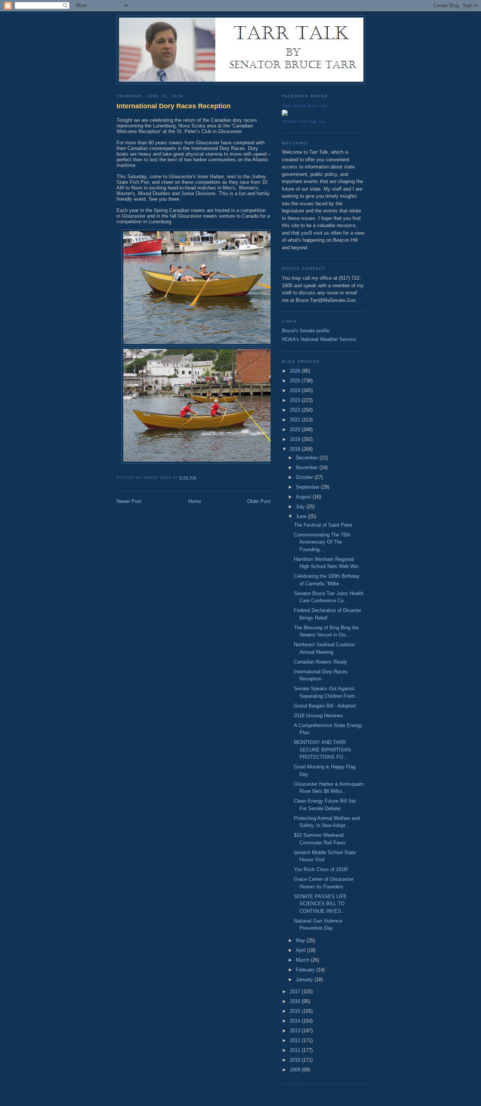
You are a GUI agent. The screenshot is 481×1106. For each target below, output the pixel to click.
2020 (296, 429)
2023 (296, 400)
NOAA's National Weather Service (319, 339)
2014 (296, 1021)
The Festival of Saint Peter (323, 525)
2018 (296, 449)
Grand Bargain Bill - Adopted (324, 706)
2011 (296, 1050)
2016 (296, 1001)
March (303, 960)
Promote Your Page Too (303, 121)
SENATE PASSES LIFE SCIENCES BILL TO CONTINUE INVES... (320, 904)
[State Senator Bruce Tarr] (285, 114)
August (304, 497)
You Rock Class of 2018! (321, 869)
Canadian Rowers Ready (320, 662)
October (305, 477)
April (301, 950)
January (305, 979)
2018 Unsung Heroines (318, 715)
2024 (296, 390)
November (307, 467)
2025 (296, 380)
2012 (296, 1040)
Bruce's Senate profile (306, 330)
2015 (296, 1011)
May (301, 940)
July (301, 506)
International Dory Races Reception (173, 106)
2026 (296, 371)
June (302, 516)
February (306, 970)
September (308, 487)
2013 (296, 1030)
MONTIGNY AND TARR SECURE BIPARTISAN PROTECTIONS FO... (322, 749)
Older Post (259, 501)
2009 (296, 1070)
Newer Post (129, 501)
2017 (296, 991)
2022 (296, 410)
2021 (296, 420)
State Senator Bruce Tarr (304, 105)
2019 (296, 439)
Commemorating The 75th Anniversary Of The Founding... (322, 542)
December (307, 458)
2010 (296, 1060)
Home (194, 501)
